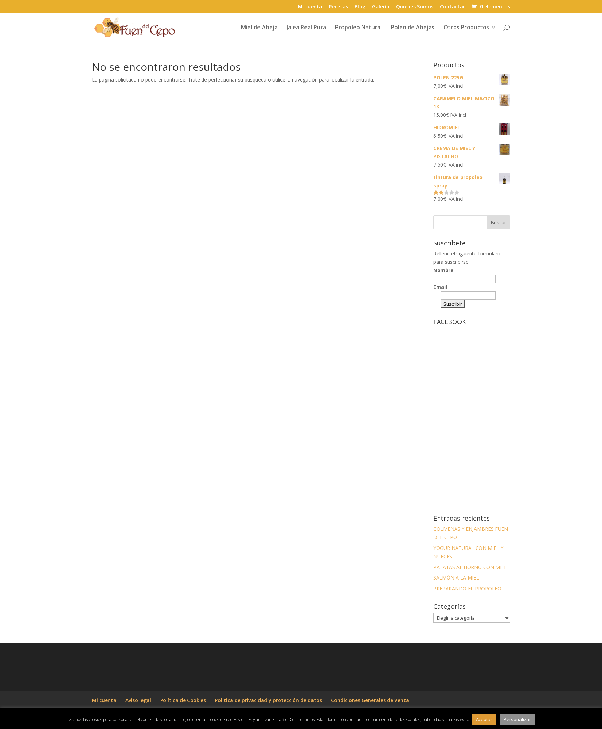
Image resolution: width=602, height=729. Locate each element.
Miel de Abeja (259, 28)
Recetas (338, 7)
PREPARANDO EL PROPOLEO (467, 588)
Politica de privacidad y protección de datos (268, 700)
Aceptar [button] (484, 719)
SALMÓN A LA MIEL (456, 577)
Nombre (443, 270)
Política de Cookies (183, 700)
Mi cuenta (310, 7)
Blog (360, 7)
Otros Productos (466, 28)
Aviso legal (138, 700)
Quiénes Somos (414, 7)
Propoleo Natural (358, 28)
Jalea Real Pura (306, 28)
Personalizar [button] (517, 719)
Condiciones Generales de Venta (370, 700)
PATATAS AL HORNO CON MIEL (470, 567)
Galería (380, 7)
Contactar (452, 7)
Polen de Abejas (412, 28)
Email (440, 287)
